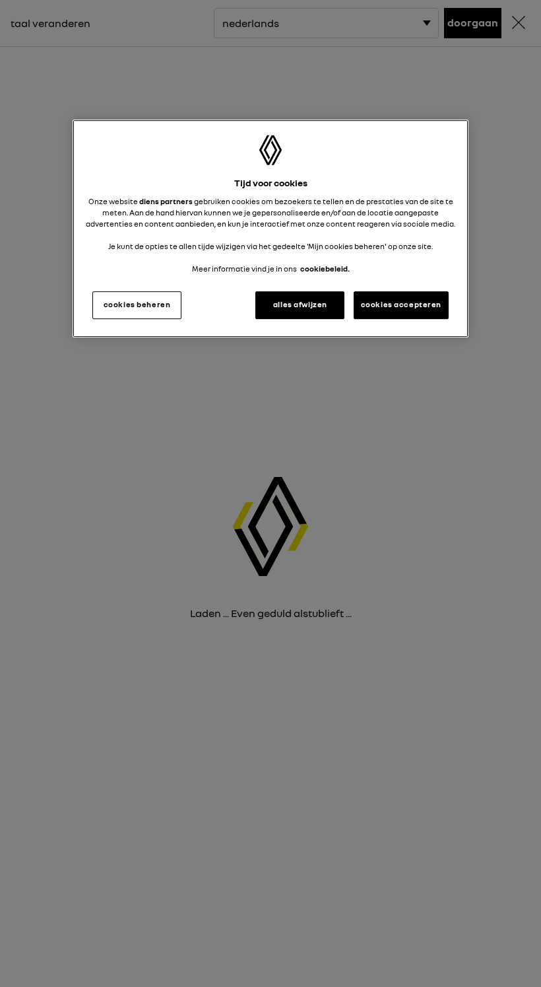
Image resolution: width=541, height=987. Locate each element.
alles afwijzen (300, 304)
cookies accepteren (401, 304)
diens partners (166, 201)
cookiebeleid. (325, 269)
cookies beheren (137, 304)
